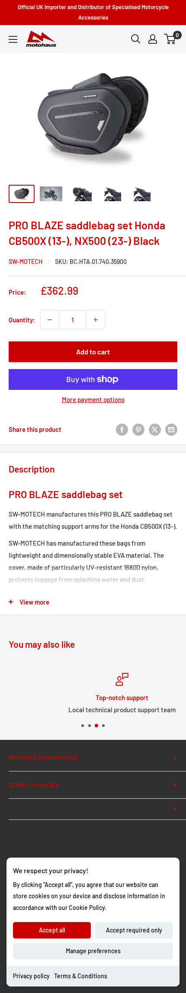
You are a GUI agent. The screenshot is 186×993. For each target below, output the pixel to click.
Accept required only (134, 930)
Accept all (52, 930)
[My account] (152, 39)
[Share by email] (171, 429)
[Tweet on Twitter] (155, 429)
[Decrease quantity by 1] (50, 320)
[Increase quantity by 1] (96, 320)
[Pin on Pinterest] (138, 429)
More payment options (93, 399)
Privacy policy (31, 976)
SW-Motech (25, 261)
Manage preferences (93, 950)
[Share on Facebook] (122, 429)
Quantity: (22, 320)
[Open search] (136, 39)
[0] (170, 39)
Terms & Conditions (80, 976)
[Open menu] (13, 39)
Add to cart (93, 351)
